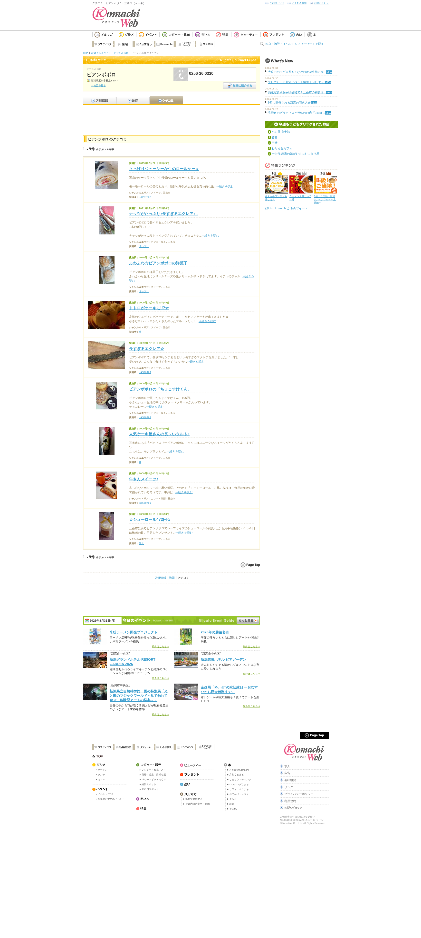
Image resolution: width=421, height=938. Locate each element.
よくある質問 (299, 3)
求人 (287, 766)
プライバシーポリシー (299, 794)
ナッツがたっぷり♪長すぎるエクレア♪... (163, 214)
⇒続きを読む (225, 186)
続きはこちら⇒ (160, 646)
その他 (233, 808)
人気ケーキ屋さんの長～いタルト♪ (159, 434)
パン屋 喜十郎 (281, 132)
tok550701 (145, 503)
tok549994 (145, 372)
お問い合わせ (321, 3)
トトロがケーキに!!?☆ (149, 308)
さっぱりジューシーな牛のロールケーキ (164, 169)
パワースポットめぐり (154, 779)
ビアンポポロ (121, 53)
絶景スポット (149, 784)
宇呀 (274, 143)
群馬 (231, 804)
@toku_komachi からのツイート (286, 208)
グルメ (233, 799)
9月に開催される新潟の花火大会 (289, 102)
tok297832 (145, 197)
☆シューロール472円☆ (150, 519)
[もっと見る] (248, 620)
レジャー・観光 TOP (153, 769)
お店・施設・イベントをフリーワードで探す (294, 44)
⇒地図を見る (98, 85)
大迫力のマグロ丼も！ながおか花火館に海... (297, 72)
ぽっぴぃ (144, 246)
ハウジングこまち (239, 784)
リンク (288, 787)
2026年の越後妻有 (215, 632)
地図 (172, 578)
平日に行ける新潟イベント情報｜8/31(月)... (296, 82)
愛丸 (141, 543)
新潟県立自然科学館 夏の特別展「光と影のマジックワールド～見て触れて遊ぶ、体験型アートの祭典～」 (139, 695)
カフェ (101, 779)
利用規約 (290, 801)
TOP (85, 53)
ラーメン (102, 769)
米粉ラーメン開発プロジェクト (133, 632)
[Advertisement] (171, 119)
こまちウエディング (240, 779)
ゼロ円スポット (150, 789)
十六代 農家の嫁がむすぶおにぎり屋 (295, 153)
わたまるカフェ (282, 148)
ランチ (101, 774)
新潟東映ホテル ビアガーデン (223, 659)
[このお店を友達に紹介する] (239, 84)
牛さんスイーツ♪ (143, 479)
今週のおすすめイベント (111, 799)
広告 (287, 773)
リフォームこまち (239, 789)
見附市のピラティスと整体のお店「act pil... (296, 113)
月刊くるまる (236, 774)
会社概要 (290, 780)
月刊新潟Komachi (239, 769)
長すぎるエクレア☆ (146, 349)
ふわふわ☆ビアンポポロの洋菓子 (158, 263)
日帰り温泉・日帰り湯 (154, 774)
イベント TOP (105, 794)
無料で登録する (193, 799)
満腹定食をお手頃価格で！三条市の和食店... (297, 92)
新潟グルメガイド (101, 53)
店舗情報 (160, 578)
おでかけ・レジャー (240, 794)
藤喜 (274, 137)
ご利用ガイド (277, 3)
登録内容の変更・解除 (197, 804)
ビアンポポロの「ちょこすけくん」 (160, 389)
